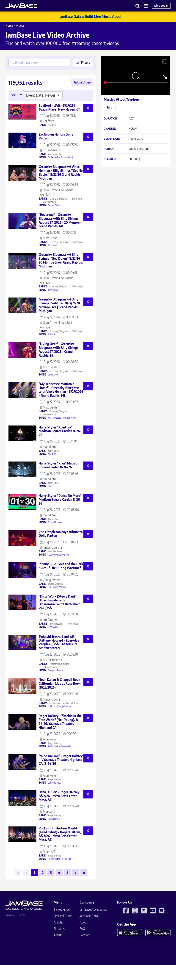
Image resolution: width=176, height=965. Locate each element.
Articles (59, 922)
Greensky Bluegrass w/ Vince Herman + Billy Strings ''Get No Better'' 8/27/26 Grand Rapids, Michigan (61, 172)
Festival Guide (63, 916)
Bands (43, 198)
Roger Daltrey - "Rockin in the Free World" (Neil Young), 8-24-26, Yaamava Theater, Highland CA (60, 721)
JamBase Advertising (93, 909)
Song (42, 157)
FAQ (82, 929)
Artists (58, 935)
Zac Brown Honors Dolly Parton (56, 136)
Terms (21, 915)
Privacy (10, 915)
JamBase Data (89, 916)
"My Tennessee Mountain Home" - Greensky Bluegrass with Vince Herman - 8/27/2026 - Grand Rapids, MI (61, 389)
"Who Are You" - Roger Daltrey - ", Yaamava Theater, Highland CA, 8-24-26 (61, 760)
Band (42, 125)
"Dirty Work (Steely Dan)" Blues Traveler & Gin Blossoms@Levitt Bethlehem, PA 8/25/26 (60, 602)
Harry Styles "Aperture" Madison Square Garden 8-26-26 (60, 431)
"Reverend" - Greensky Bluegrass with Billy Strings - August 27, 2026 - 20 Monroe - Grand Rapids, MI (60, 220)
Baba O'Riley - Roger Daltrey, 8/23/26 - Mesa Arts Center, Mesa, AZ (59, 796)
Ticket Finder (62, 909)
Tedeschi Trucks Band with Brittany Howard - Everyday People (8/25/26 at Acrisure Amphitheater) (59, 642)
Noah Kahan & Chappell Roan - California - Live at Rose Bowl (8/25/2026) (60, 683)
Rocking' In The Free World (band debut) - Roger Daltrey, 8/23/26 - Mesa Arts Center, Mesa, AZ (60, 834)
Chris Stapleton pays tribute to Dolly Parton (61, 534)
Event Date (112, 138)
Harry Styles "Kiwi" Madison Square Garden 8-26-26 (59, 465)
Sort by (16, 95)
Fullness (110, 159)
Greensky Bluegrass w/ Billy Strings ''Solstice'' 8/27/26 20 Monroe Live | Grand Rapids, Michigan (59, 305)
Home (9, 25)
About (84, 922)
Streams (59, 929)
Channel (110, 128)
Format (109, 148)
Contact (85, 935)
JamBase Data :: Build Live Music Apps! (90, 16)
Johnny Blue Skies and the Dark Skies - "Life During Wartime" (61, 566)
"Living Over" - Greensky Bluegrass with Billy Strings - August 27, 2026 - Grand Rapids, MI (59, 349)
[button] (137, 6)
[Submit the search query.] (12, 62)
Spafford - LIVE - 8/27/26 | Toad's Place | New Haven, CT (59, 107)
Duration (110, 118)
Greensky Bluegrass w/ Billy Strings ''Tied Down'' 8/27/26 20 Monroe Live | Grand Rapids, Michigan (61, 260)
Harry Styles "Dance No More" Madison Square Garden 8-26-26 (60, 499)
